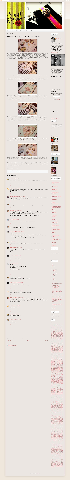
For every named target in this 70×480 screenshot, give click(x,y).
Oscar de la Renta (58, 422)
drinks (59, 360)
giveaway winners (53, 381)
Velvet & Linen (54, 242)
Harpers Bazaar (58, 388)
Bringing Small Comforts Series (58, 341)
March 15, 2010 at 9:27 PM (18, 277)
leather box (53, 406)
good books (59, 382)
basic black (59, 333)
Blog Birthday (57, 337)
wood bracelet (55, 465)
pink (54, 431)
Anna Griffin (52, 328)
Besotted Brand (61, 334)
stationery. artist (61, 450)
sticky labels (53, 451)
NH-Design (61, 418)
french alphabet (54, 369)
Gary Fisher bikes (59, 371)
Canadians (53, 346)
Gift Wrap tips (58, 376)
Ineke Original (12, 319)
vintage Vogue (54, 461)
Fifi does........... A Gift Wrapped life (57, 290)
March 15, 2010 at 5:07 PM (18, 247)
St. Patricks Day (54, 450)
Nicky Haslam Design (55, 228)
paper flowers (60, 424)
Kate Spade (56, 401)
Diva (10, 314)
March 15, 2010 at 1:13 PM (15, 219)
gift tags (58, 372)
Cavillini (52, 348)
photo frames (61, 429)
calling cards (55, 345)
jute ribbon (54, 400)
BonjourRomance (12, 247)
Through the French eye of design (56, 239)
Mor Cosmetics (58, 414)
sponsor (61, 449)
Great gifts (55, 384)
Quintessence (53, 232)
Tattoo (53, 453)
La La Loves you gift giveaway (56, 404)
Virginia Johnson (58, 461)
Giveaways (56, 381)
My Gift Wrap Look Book (28, 30)
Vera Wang (53, 459)
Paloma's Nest (55, 423)
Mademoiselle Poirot (55, 220)
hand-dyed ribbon (58, 387)
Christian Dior (57, 352)
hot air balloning (59, 394)
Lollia (55, 407)
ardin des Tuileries (61, 330)
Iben (10, 219)
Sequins (56, 446)
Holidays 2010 (55, 393)
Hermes (52, 390)
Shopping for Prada (55, 288)
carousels (59, 347)
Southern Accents (58, 449)
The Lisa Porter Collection (55, 235)
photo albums (57, 429)
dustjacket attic (54, 193)
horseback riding (55, 394)
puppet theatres (61, 433)
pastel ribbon (55, 427)
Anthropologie (52, 330)
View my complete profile (54, 52)
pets (54, 429)
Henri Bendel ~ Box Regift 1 (56, 298)
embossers (57, 364)
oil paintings (58, 420)
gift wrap (54, 373)
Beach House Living (54, 186)
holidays (52, 393)
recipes (62, 437)
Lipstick (53, 407)
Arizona (51, 331)
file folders (61, 367)
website (62, 462)
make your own (56, 118)
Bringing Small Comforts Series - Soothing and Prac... (56, 294)
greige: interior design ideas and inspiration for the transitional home (56, 207)
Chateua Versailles (53, 351)
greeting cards (52, 385)
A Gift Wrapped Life (59, 38)
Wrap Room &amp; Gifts (16, 30)
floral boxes (56, 368)
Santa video (60, 444)
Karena (11, 305)
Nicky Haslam (52, 419)
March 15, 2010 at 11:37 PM (18, 290)
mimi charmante (12, 290)
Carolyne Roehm (55, 347)
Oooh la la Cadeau (54, 421)
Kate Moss (53, 401)
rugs (62, 443)
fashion (52, 367)
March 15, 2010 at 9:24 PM (17, 263)
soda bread (54, 449)
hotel (62, 394)
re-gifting (52, 437)
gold (53, 382)
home (52, 209)
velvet (56, 458)
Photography (61, 430)
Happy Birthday (54, 388)
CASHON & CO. (54, 189)
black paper (56, 336)
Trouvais (53, 240)
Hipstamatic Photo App (60, 390)
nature (57, 417)
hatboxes (52, 389)
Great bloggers (58, 383)
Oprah (51, 422)
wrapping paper (58, 466)
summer (61, 451)
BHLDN (52, 335)
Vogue (53, 462)
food (51, 369)
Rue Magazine (59, 443)
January (54, 307)
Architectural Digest (56, 330)
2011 (52, 266)
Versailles (56, 459)
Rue (57, 443)
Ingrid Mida (11, 255)
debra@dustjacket (12, 282)
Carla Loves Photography (55, 187)
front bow (59, 370)
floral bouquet (53, 368)
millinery (52, 414)
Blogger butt (52, 338)
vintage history (57, 460)
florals (59, 368)
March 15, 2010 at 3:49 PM (19, 231)
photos (51, 431)
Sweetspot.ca (55, 452)
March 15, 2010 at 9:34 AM (16, 188)
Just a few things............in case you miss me (57, 284)
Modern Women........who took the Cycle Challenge (57, 300)
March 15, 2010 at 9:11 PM (17, 255)
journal (60, 399)
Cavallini (62, 347)
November (54, 270)
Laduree (52, 405)
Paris (58, 425)
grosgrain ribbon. (59, 386)
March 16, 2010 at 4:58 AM (19, 297)
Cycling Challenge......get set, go (56, 301)
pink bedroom (57, 431)
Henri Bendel (61, 389)
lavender (59, 405)
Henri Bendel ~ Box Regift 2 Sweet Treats (57, 296)
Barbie (62, 332)
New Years (55, 418)
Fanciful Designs (54, 195)
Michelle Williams (57, 413)
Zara (60, 466)
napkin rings (52, 417)
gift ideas (53, 372)
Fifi (59, 367)
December (54, 269)
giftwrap (56, 380)
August (54, 274)
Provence (57, 433)
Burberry (55, 343)
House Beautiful (54, 395)
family (58, 366)
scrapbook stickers (60, 445)
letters (57, 406)
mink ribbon (54, 414)
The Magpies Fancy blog (53, 454)
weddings (54, 464)
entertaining (59, 364)
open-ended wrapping (60, 421)
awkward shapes (57, 331)
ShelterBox (58, 446)
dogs (56, 359)
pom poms (55, 432)
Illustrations (60, 395)
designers (57, 357)
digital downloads (61, 358)
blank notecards (59, 336)
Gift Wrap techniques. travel (59, 375)
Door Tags (59, 359)
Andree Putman (56, 327)
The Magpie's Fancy (54, 236)
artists (54, 331)
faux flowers (55, 367)
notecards (55, 419)
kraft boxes (54, 403)
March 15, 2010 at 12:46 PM (18, 210)
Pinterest (60, 431)
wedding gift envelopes (54, 463)
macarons (61, 407)
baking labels (54, 332)
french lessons (54, 370)
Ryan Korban (52, 444)
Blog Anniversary (53, 337)
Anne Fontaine (59, 328)
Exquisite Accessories (13, 297)
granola (54, 383)
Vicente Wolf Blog (54, 243)
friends (57, 370)
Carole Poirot (12, 203)
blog (62, 336)
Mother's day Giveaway (56, 415)
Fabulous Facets (55, 366)
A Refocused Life (12, 277)
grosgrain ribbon (60, 385)
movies (54, 416)
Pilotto (53, 431)
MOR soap (61, 414)
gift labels (56, 372)
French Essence (54, 200)
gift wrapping (61, 377)
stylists (59, 451)
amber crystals (52, 327)
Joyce (10, 178)
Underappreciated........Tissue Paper (57, 304)
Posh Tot (52, 433)
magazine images (60, 408)
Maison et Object (53, 409)
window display (58, 464)
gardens (55, 371)
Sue (10, 241)
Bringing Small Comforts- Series (55, 342)
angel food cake (61, 327)
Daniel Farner (54, 356)
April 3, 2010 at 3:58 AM (17, 319)
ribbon (54, 440)
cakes (62, 344)
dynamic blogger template (57, 362)
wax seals (59, 462)
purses (56, 434)
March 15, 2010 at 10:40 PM (19, 282)
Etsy (53, 365)
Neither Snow (60, 417)
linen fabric (59, 406)
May (53, 278)
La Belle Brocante (54, 215)
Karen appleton (57, 400)
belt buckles (56, 334)
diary (54, 358)
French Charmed (54, 199)
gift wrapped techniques (56, 377)
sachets (55, 444)
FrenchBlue (11, 263)
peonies (62, 427)
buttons (61, 343)
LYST (57, 89)
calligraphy (52, 345)
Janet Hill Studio (54, 210)
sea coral (54, 446)
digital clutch (56, 358)
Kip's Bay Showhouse (57, 402)
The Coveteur (61, 453)
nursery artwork (58, 419)
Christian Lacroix (61, 352)
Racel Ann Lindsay (59, 434)
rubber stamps (55, 443)
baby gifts (61, 331)
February (54, 305)
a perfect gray (54, 183)
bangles (60, 332)
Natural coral (55, 417)
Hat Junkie (61, 388)
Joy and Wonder (54, 212)
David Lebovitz (54, 190)
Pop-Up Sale (61, 432)
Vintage (54, 460)
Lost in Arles (53, 219)
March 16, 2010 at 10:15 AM (16, 305)
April (53, 279)
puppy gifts (53, 434)
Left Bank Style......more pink (56, 302)
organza (55, 422)
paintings (53, 423)
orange (53, 422)
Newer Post (9, 340)
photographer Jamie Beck (54, 430)
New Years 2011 (58, 418)
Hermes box (54, 390)
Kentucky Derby (53, 402)
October (54, 271)
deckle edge (54, 357)
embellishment (61, 363)
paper (58, 423)
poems (53, 432)
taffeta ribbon (59, 452)
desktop (60, 357)
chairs (57, 348)
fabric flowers (59, 365)
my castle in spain (54, 223)
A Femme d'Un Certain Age (56, 182)
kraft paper (57, 403)
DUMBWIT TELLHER (55, 192)
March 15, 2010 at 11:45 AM (18, 203)
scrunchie (52, 446)
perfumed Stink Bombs (60, 428)
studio (56, 451)
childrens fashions (57, 351)
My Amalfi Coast (57, 416)
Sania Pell (57, 444)
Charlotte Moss (55, 349)
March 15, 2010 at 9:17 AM (15, 178)
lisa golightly (11, 226)
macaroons (52, 408)
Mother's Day (52, 415)
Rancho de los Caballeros (56, 436)
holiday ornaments (55, 392)
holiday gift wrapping (56, 391)
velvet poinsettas (59, 458)
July (53, 275)
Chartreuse (61, 350)
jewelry (61, 398)
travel (51, 456)
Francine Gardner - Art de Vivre (56, 196)
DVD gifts (61, 361)
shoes (60, 446)
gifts (54, 380)
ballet (56, 332)
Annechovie (53, 185)
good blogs (55, 382)
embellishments (53, 364)
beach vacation (53, 334)
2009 (52, 308)
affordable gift (60, 325)
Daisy (55, 355)
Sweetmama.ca (52, 452)
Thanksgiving (57, 453)
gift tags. (61, 372)
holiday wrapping (60, 392)
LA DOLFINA (54, 216)
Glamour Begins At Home (55, 203)
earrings (55, 363)
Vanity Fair (53, 458)
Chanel (59, 348)
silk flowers (54, 447)
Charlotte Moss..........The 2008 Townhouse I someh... (56, 287)
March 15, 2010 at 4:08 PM (14, 241)
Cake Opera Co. (58, 344)
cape (60, 346)
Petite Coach (52, 429)
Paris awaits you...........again (56, 292)
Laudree (57, 405)
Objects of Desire (54, 420)
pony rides (58, 432)
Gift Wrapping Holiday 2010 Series (55, 378)
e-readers (62, 362)
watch (57, 462)
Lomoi (56, 407)
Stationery (57, 450)
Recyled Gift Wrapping (60, 438)
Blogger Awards (61, 337)
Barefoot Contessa (56, 333)
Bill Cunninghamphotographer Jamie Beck (58, 335)
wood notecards (59, 465)
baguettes (52, 332)
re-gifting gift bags (55, 437)
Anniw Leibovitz (60, 329)
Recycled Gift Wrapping (54, 438)
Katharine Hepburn (60, 401)
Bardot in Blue (52, 333)
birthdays (53, 336)
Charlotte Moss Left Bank (56, 350)
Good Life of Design (54, 205)
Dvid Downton (52, 362)
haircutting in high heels (13, 196)
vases (55, 458)
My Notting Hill (54, 226)
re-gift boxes (61, 436)
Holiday (52, 391)
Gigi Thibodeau (12, 210)
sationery (57, 445)
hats (53, 389)
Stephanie (11, 188)
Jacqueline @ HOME (13, 231)
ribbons (62, 440)
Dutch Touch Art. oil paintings (56, 361)
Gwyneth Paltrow (54, 387)
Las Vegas (54, 405)
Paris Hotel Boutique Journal (56, 229)
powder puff (54, 433)
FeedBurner (58, 99)
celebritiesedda (54, 348)
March (53, 280)
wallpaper (55, 462)
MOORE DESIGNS (54, 222)
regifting (52, 439)
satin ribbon (53, 445)
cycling (62, 354)
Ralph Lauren (57, 435)
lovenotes (59, 407)
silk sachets (57, 447)
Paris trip (55, 426)
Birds (51, 336)
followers (62, 368)
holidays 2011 (59, 393)
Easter (57, 363)
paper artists (61, 423)
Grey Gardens (56, 385)
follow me (52, 118)
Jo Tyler (54, 399)
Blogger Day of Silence (56, 338)
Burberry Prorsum (58, 343)
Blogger (39, 473)
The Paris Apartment (59, 454)
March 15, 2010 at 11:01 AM (21, 196)
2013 (52, 264)
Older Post (46, 340)
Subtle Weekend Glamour (55, 285)
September (54, 273)
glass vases (59, 381)
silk (61, 446)
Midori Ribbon (61, 413)
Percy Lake (55, 428)
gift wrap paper (56, 374)
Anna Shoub (55, 328)
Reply (10, 185)
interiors (58, 397)
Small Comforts (58, 448)
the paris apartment (54, 238)
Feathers (58, 367)
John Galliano (57, 399)
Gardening (53, 371)
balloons (58, 332)
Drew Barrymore (56, 360)
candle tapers (56, 346)
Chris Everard (53, 352)
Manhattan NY (54, 410)
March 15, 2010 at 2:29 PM (17, 226)
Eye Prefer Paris (56, 365)
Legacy (56, 406)
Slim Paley (53, 233)
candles (59, 346)
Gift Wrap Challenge (58, 373)
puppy (51, 434)
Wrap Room (53, 466)
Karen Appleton (54, 213)
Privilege (53, 230)
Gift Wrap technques (53, 376)
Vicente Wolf (59, 459)
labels (62, 404)
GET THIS (60, 89)
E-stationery (52, 363)
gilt (57, 380)
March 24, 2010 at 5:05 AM (15, 314)
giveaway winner (60, 380)
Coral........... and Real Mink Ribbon (57, 291)
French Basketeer (54, 197)
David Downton (59, 356)
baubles (62, 333)
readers (59, 437)
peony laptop (52, 428)
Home (8, 30)
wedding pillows (58, 463)
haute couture (56, 389)
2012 (52, 265)
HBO (58, 389)
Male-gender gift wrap (58, 409)
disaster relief (52, 359)
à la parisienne (54, 245)
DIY (55, 359)
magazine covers (56, 408)
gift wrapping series (55, 379)
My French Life (61, 416)
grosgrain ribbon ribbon (53, 386)
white (55, 464)
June (53, 276)
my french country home (55, 225)
